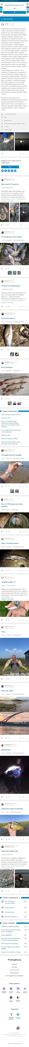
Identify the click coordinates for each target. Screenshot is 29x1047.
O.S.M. (6, 231)
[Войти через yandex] (12, 171)
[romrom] (2, 627)
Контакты (14, 967)
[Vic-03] (2, 539)
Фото (3, 240)
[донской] (2, 450)
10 (3, 796)
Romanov (6, 280)
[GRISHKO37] (2, 363)
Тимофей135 (7, 744)
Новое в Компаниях (10, 411)
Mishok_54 (7, 179)
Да (14, 12)
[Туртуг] (2, 499)
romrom (6, 626)
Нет (15, 8)
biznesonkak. (7, 846)
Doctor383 (7, 803)
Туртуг (6, 499)
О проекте (14, 964)
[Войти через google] (15, 171)
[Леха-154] (2, 314)
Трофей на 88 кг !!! (10, 907)
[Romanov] (2, 281)
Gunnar (6, 24)
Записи (3, 585)
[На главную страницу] (14, 960)
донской (6, 450)
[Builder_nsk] (2, 686)
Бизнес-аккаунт (14, 973)
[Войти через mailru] (9, 171)
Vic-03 (6, 538)
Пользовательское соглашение (14, 975)
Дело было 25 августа (11, 916)
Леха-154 (6, 313)
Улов (7, 812)
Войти (10, 167)
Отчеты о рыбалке (11, 585)
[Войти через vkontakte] (2, 171)
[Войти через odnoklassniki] (5, 171)
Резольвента (11, 1019)
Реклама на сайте (14, 970)
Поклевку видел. (9, 912)
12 (3, 839)
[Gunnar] (2, 24)
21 (3, 531)
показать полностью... (7, 201)
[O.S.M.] (2, 232)
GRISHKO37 (7, 362)
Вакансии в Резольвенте (18, 1018)
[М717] (2, 578)
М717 (5, 577)
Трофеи (7, 509)
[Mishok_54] (2, 180)
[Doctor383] (2, 804)
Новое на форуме (9, 923)
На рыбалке (8, 240)
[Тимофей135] (2, 745)
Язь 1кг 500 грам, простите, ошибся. (10, 902)
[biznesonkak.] (2, 847)
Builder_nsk (7, 685)
